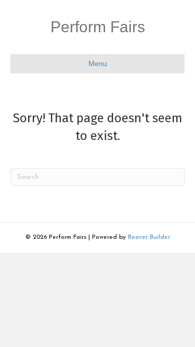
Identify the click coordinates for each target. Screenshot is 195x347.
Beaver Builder (149, 237)
